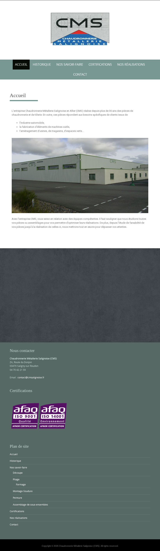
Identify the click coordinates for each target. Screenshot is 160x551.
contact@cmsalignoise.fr (31, 377)
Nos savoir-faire (69, 64)
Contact (80, 74)
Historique (42, 64)
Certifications (100, 64)
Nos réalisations (131, 64)
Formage (21, 484)
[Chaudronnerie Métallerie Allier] (80, 29)
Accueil (21, 64)
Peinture (17, 497)
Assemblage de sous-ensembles (30, 504)
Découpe (18, 472)
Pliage (16, 479)
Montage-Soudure (23, 491)
